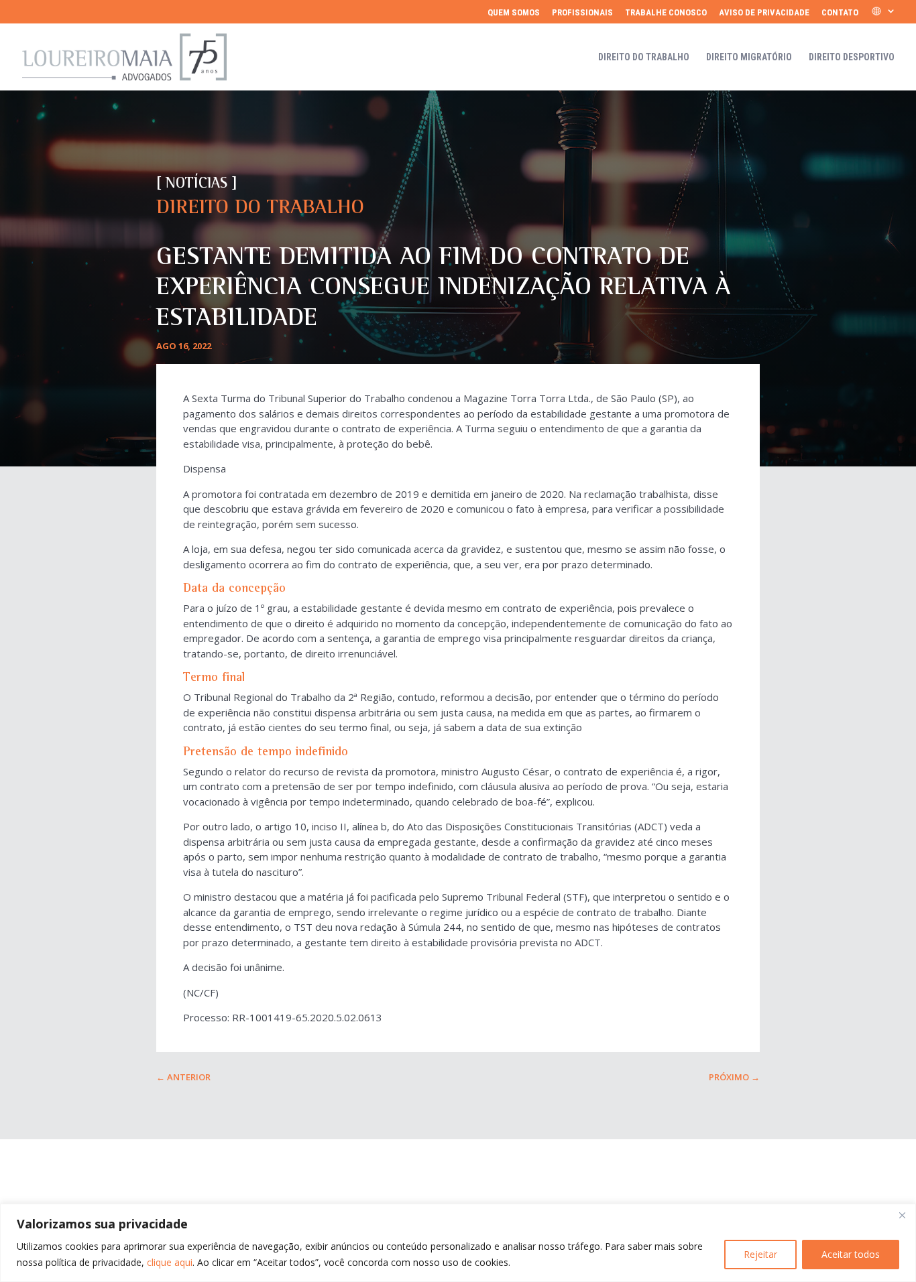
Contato (839, 12)
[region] (458, 1243)
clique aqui (169, 1262)
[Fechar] (902, 1215)
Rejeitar (760, 1254)
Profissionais (582, 12)
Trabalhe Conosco (666, 12)
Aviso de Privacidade (764, 12)
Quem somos (514, 12)
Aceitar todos (850, 1254)
